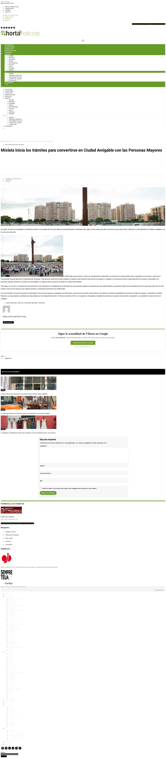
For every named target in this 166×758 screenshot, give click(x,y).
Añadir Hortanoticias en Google (83, 343)
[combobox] (9, 754)
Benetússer (12, 668)
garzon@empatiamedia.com (9, 519)
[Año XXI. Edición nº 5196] (11, 7)
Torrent (3, 390)
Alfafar (11, 663)
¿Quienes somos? (9, 8)
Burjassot (12, 612)
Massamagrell (13, 629)
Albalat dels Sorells (16, 599)
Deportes (12, 58)
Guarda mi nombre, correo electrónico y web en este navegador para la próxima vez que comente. (69, 488)
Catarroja (11, 670)
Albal (10, 656)
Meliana (11, 631)
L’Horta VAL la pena (15, 737)
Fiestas (11, 61)
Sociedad (11, 68)
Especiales (8, 52)
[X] (11, 28)
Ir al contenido (5, 1)
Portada (2, 141)
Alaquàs (11, 654)
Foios (10, 619)
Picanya (11, 684)
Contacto (8, 12)
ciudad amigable (11, 303)
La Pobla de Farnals (15, 624)
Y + (6, 72)
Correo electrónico (46, 473)
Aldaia (10, 661)
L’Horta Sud (9, 49)
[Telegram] (9, 28)
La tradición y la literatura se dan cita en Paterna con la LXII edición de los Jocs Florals (28, 433)
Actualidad (9, 45)
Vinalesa (11, 649)
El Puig (11, 615)
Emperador (12, 617)
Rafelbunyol (12, 643)
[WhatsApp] (14, 28)
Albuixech (12, 603)
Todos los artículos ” (8, 322)
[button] (83, 156)
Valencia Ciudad (10, 50)
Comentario (43, 446)
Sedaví (11, 691)
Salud (10, 66)
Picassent (12, 686)
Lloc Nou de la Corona (16, 673)
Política (11, 65)
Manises (11, 675)
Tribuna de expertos (15, 75)
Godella (11, 622)
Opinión (11, 73)
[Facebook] (1, 28)
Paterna (3, 429)
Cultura (11, 56)
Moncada (11, 633)
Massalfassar (13, 626)
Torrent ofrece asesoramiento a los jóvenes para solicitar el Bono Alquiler (24, 394)
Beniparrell (12, 666)
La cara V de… (13, 80)
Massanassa (13, 677)
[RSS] (6, 28)
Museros (11, 636)
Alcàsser (11, 659)
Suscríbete (8, 10)
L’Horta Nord (10, 47)
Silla (10, 693)
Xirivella (11, 698)
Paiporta (11, 682)
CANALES (8, 705)
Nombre (42, 466)
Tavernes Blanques (15, 647)
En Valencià (9, 82)
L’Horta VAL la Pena (15, 79)
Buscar (7, 84)
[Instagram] (4, 28)
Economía (12, 59)
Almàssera (12, 608)
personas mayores (31, 303)
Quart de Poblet (14, 689)
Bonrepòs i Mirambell (16, 610)
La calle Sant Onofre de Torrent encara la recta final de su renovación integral (25, 413)
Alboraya (11, 601)
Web (41, 481)
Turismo (11, 70)
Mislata (15, 144)
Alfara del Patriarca (16, 606)
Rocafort (11, 645)
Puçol (10, 640)
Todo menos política (15, 77)
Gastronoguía (13, 63)
